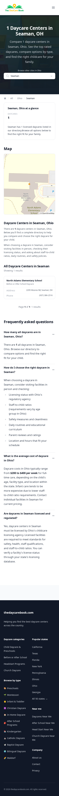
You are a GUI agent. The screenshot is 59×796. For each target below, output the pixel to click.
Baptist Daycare (14, 744)
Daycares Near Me (41, 716)
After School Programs (12, 723)
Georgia (36, 692)
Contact (36, 764)
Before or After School (15, 657)
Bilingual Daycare (15, 751)
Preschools (11, 688)
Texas (35, 653)
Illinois (35, 679)
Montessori (11, 694)
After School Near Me (43, 722)
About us (37, 757)
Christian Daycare (15, 708)
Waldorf (9, 757)
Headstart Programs (14, 663)
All (11, 98)
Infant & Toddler (14, 701)
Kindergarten (12, 731)
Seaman (30, 98)
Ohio (19, 98)
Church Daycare (12, 670)
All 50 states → (40, 698)
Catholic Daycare (14, 738)
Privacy (35, 770)
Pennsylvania (39, 672)
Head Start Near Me (42, 729)
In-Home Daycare (14, 714)
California (37, 646)
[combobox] (29, 76)
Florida (35, 659)
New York (37, 666)
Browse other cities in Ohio (29, 70)
